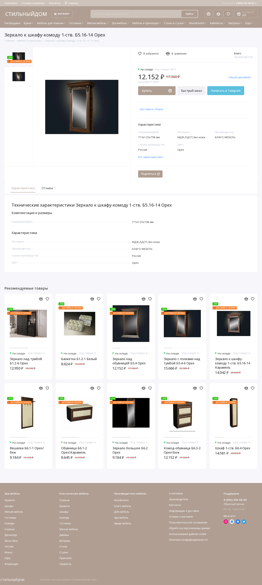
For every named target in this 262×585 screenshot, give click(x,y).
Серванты (65, 564)
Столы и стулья (174, 23)
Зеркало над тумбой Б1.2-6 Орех (26, 361)
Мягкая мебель (96, 23)
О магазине (10, 3)
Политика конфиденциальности (188, 539)
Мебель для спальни (50, 23)
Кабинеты (216, 23)
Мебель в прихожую (145, 23)
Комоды (9, 523)
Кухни (27, 23)
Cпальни (9, 529)
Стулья (63, 552)
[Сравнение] (218, 14)
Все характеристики (150, 157)
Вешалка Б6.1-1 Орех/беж (27, 450)
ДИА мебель (121, 511)
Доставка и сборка (151, 109)
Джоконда (10, 535)
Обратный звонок (234, 504)
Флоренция (11, 564)
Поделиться (148, 173)
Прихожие (65, 558)
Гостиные (75, 23)
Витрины (64, 540)
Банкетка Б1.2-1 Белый (79, 359)
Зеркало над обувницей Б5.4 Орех (129, 361)
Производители (178, 499)
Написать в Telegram (226, 91)
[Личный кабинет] (208, 14)
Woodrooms (196, 23)
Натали (8, 546)
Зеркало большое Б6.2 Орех (130, 450)
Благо (237, 53)
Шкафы (8, 506)
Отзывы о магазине (33, 3)
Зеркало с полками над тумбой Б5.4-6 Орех (182, 361)
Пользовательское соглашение (188, 522)
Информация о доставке (184, 511)
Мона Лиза (11, 540)
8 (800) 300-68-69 (238, 3)
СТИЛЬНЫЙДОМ (26, 14)
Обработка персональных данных (189, 528)
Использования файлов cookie (187, 534)
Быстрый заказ (191, 91)
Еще (248, 23)
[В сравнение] (40, 299)
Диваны (64, 535)
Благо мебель (122, 506)
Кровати (9, 500)
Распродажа (12, 23)
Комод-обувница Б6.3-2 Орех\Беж (182, 450)
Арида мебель (122, 523)
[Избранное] (228, 14)
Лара (7, 558)
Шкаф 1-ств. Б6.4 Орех (232, 448)
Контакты (54, 3)
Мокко (8, 552)
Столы (63, 546)
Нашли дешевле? (240, 77)
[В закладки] (47, 299)
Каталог (64, 13)
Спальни (64, 500)
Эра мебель (119, 23)
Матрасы (234, 23)
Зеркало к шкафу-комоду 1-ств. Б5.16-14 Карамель (232, 363)
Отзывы (48, 188)
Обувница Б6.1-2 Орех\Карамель (74, 450)
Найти (189, 13)
